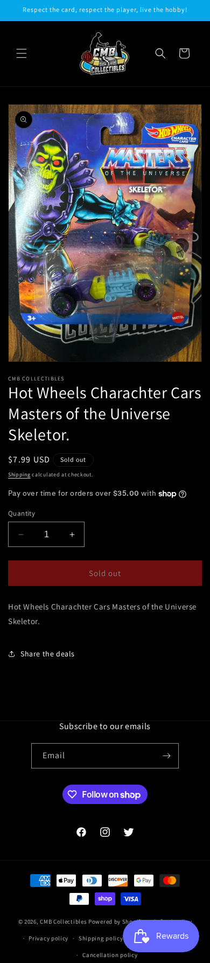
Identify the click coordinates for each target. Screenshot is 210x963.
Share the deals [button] (47, 654)
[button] (21, 53)
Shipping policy (101, 938)
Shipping (19, 474)
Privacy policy (48, 938)
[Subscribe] (166, 755)
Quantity (21, 513)
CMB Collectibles (64, 921)
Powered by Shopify (116, 921)
